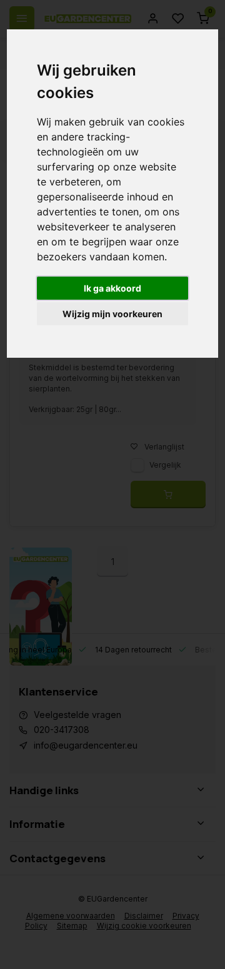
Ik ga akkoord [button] (112, 288)
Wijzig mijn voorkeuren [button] (112, 313)
